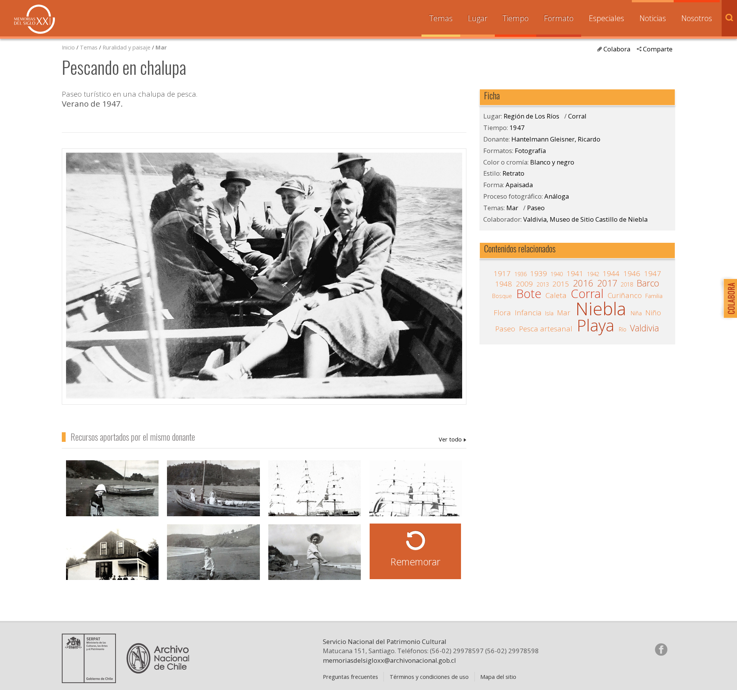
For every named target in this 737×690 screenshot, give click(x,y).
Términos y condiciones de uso (429, 676)
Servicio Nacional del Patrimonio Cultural (384, 641)
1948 (503, 283)
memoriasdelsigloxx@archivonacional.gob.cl (389, 660)
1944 (611, 273)
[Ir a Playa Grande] (314, 560)
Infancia (528, 312)
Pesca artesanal (545, 328)
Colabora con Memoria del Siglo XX (728, 298)
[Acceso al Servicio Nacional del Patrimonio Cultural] (91, 680)
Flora (502, 312)
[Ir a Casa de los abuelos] (112, 560)
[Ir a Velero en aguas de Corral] (415, 496)
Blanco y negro (552, 162)
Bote (528, 293)
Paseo (536, 207)
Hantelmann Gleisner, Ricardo (452, 439)
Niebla (600, 308)
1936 (520, 274)
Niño (653, 312)
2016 (583, 283)
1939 (538, 273)
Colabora (616, 48)
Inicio (68, 47)
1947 (517, 127)
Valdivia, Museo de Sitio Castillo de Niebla (585, 219)
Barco (648, 283)
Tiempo (515, 18)
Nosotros (696, 18)
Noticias (653, 18)
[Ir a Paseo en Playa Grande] (213, 560)
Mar (161, 47)
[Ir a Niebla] (213, 496)
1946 (631, 273)
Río (622, 329)
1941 (575, 273)
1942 (593, 274)
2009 (524, 283)
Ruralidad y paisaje (126, 47)
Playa (595, 325)
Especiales (606, 18)
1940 (556, 274)
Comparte (658, 48)
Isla (549, 313)
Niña (636, 313)
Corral (577, 116)
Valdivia (644, 328)
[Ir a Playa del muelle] (112, 496)
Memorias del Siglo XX (35, 19)
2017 (607, 283)
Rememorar (415, 561)
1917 (502, 273)
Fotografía (530, 150)
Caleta (556, 295)
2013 (543, 284)
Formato (558, 18)
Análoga (556, 196)
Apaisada (519, 184)
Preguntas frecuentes (350, 676)
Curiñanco (625, 295)
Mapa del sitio (498, 676)
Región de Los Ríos (531, 116)
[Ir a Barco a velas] (314, 496)
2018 (627, 284)
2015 (560, 283)
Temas (441, 18)
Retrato (513, 173)
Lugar (477, 18)
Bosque (502, 296)
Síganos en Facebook (661, 649)
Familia (654, 296)
